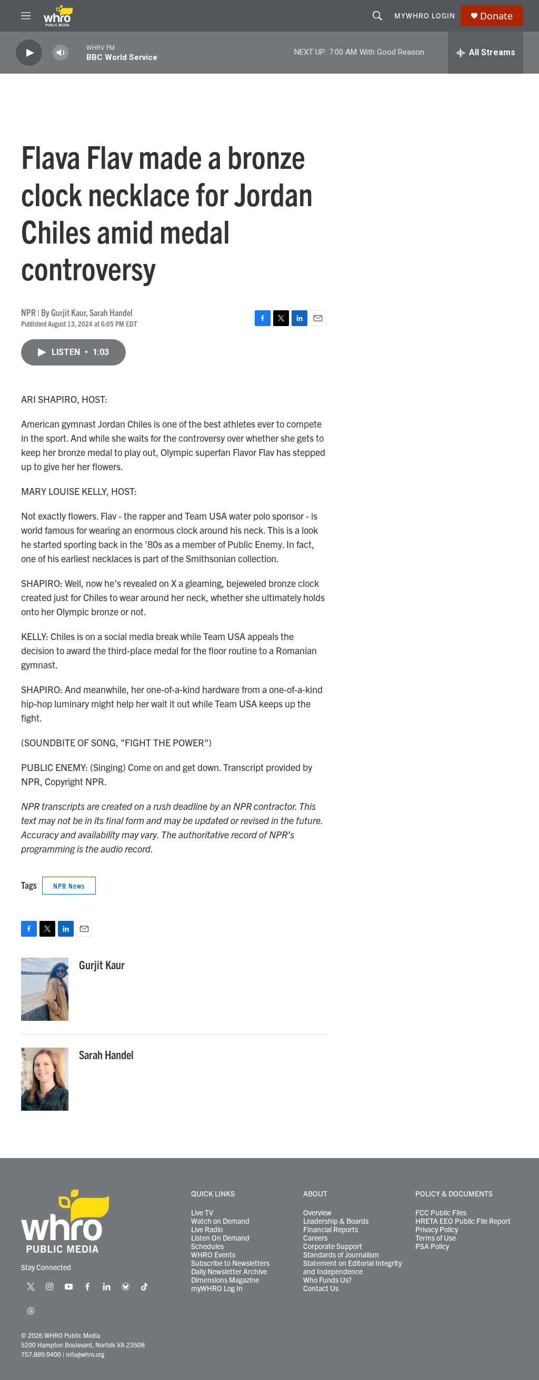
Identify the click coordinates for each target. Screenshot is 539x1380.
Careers (315, 1238)
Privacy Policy (436, 1229)
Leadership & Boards (335, 1221)
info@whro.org (85, 1354)
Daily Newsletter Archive (229, 1271)
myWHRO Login (424, 15)
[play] (29, 53)
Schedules (207, 1246)
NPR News (69, 885)
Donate (496, 16)
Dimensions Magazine (225, 1280)
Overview (317, 1213)
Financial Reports (330, 1229)
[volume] (60, 53)
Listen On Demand (220, 1238)
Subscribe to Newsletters (230, 1263)
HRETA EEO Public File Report (463, 1221)
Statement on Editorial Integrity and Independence (352, 1267)
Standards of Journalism (341, 1255)
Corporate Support (332, 1246)
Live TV (202, 1213)
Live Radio (207, 1229)
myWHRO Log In (217, 1288)
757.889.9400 (41, 1354)
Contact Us (320, 1288)
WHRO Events (213, 1255)
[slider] (77, 52)
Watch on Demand (220, 1221)
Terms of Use (435, 1238)
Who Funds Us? (327, 1280)
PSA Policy (432, 1246)
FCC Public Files (440, 1213)
